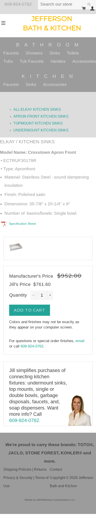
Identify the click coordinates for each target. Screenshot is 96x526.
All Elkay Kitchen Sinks (37, 109)
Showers (34, 53)
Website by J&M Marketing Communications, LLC (50, 500)
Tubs (8, 61)
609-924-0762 (32, 346)
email (79, 341)
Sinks (54, 53)
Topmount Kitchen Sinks (38, 123)
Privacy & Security (17, 478)
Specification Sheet (22, 223)
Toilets (73, 53)
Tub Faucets (32, 61)
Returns (40, 469)
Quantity (18, 294)
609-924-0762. (24, 420)
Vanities (58, 61)
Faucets (11, 53)
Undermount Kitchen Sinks (41, 130)
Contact (56, 469)
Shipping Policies (17, 469)
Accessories (84, 61)
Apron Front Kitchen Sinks (41, 116)
